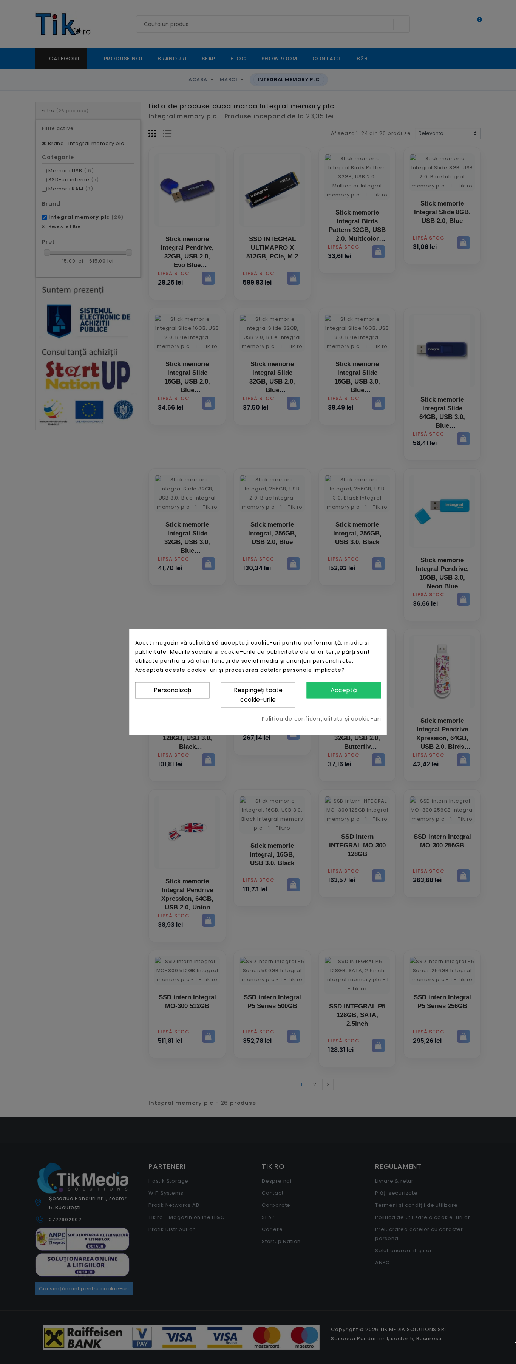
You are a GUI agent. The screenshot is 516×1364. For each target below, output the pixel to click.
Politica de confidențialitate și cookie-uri (321, 719)
